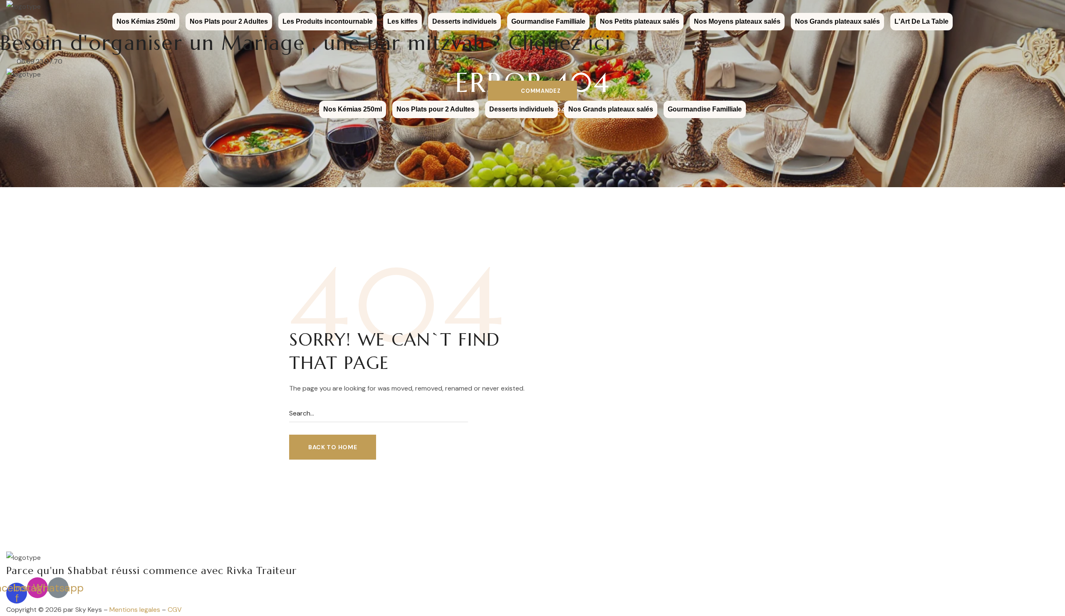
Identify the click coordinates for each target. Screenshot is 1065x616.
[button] (532, 91)
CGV (175, 609)
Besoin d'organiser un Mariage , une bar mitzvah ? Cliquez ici (305, 42)
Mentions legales (134, 609)
